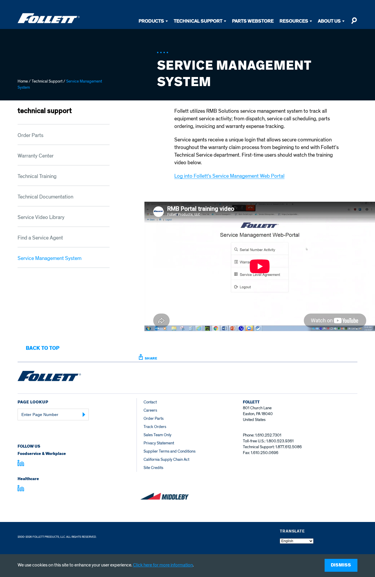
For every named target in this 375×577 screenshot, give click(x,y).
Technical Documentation (45, 197)
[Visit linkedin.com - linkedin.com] (21, 489)
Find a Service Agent (40, 237)
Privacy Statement (159, 443)
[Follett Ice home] (49, 377)
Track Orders (155, 426)
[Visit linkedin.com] (21, 464)
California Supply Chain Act (166, 459)
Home (23, 81)
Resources (293, 21)
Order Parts (30, 135)
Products (151, 21)
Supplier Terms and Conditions (169, 451)
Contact (150, 402)
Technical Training (37, 176)
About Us (329, 21)
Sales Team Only (157, 434)
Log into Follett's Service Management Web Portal (229, 176)
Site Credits (153, 467)
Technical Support (198, 21)
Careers (150, 410)
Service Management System (49, 258)
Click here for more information (163, 565)
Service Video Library (41, 217)
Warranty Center (36, 156)
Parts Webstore (253, 21)
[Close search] (353, 23)
